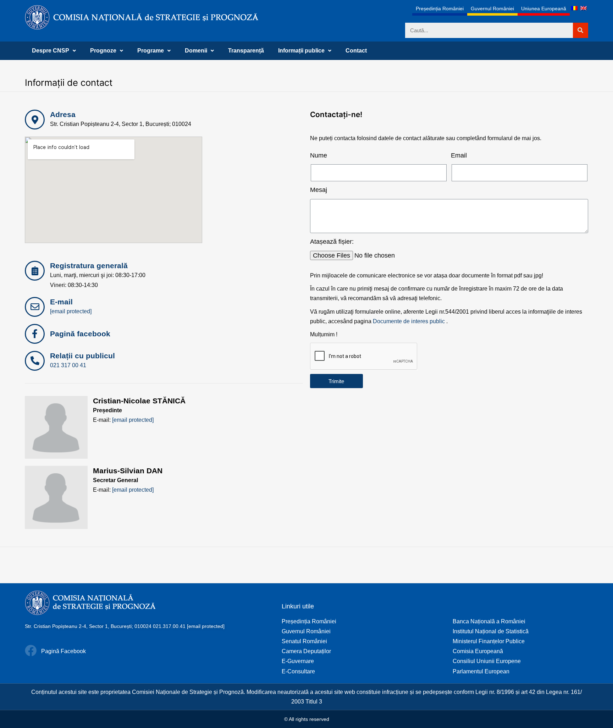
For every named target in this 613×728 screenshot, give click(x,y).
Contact (356, 51)
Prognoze (103, 51)
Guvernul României (492, 8)
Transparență (246, 51)
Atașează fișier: (332, 241)
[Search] (580, 30)
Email (459, 155)
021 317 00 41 (68, 365)
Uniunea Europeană (543, 8)
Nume (318, 155)
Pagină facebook (80, 334)
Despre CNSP (50, 51)
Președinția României (440, 8)
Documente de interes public (409, 321)
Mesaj (318, 189)
